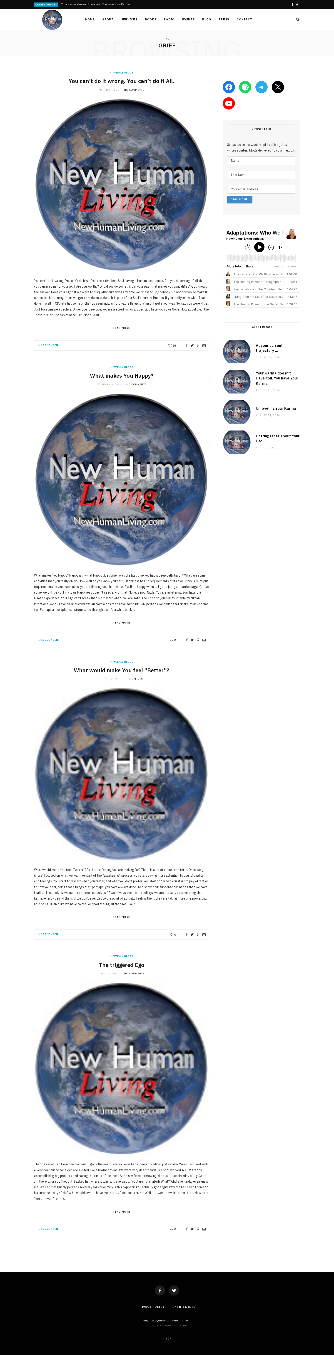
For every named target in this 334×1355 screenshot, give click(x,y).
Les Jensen (49, 345)
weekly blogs (123, 72)
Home (90, 19)
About (108, 19)
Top (168, 1338)
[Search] (296, 19)
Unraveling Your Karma (276, 408)
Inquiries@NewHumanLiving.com (167, 1320)
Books (150, 19)
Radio (169, 19)
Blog (206, 19)
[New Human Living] (52, 20)
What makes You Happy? (121, 375)
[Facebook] (160, 1290)
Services (129, 19)
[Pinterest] (198, 345)
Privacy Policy (151, 1307)
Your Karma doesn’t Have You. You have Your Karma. (95, 4)
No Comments (134, 89)
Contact (244, 19)
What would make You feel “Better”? (121, 670)
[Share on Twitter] (192, 345)
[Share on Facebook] (187, 345)
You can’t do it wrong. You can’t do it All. (121, 81)
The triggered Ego (121, 965)
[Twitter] (174, 1290)
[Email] (204, 345)
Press (224, 19)
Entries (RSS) (184, 1307)
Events (188, 19)
